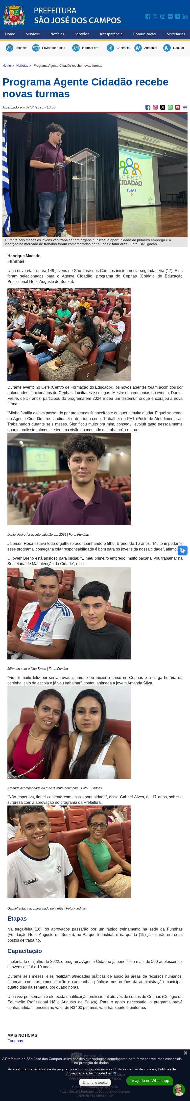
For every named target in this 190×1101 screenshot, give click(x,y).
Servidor (82, 34)
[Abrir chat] (179, 1090)
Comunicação (144, 34)
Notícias (57, 34)
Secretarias (176, 34)
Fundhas (15, 1041)
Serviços (33, 34)
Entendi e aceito (95, 1082)
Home (10, 34)
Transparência (110, 34)
